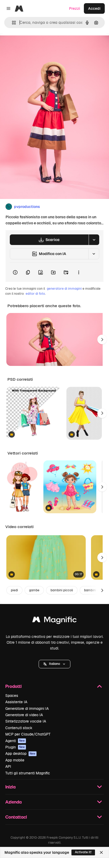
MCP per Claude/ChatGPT (28, 734)
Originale (34, 45)
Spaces (11, 695)
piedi (14, 590)
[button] (54, 664)
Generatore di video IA (24, 714)
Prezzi (74, 8)
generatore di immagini (64, 289)
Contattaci (16, 817)
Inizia (10, 786)
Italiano (54, 664)
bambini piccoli (62, 590)
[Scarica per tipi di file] (94, 239)
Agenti (15, 740)
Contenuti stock (18, 727)
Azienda (13, 802)
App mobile (14, 760)
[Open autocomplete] (11, 23)
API (8, 766)
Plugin (15, 747)
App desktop (20, 753)
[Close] (101, 852)
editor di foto (35, 294)
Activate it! (83, 852)
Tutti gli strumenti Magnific (27, 773)
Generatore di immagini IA (27, 708)
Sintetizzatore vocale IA (25, 721)
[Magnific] (54, 621)
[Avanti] (102, 339)
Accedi (94, 8)
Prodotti (13, 686)
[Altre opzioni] (78, 272)
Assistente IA (16, 702)
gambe (34, 590)
